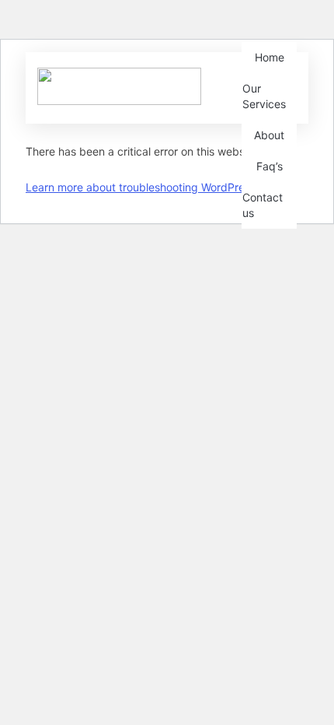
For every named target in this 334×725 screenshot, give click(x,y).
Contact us (262, 205)
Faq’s (269, 166)
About (269, 135)
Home (269, 57)
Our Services (264, 96)
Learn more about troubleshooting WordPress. (142, 187)
